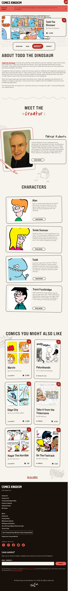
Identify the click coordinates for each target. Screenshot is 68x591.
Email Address (7, 560)
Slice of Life (42, 376)
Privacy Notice (17, 570)
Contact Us (5, 516)
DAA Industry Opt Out (7, 521)
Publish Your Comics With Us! (10, 536)
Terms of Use (5, 528)
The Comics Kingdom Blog (9, 501)
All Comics (5, 508)
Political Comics (6, 506)
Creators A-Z (5, 498)
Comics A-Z (5, 496)
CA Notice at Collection (8, 523)
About (3, 513)
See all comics (32, 477)
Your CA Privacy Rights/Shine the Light (13, 526)
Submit (60, 563)
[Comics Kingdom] (12, 487)
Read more (39, 160)
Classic (12, 375)
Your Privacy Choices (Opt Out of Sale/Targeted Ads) (17, 532)
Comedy (40, 421)
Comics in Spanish (7, 503)
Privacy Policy (6, 518)
